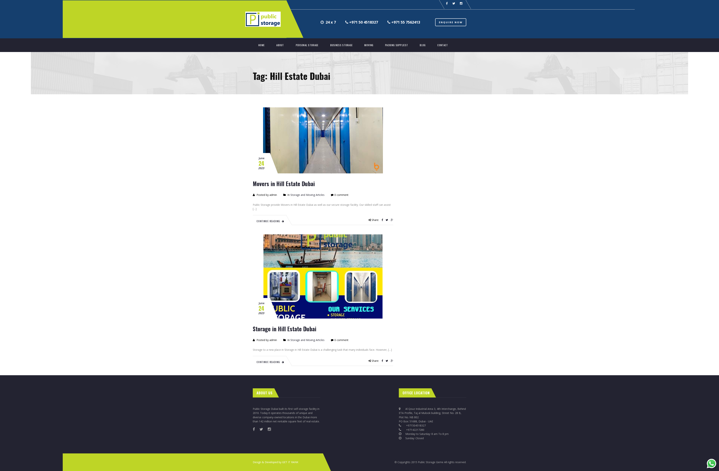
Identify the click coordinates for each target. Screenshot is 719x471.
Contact (442, 45)
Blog (423, 45)
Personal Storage (307, 45)
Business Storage (341, 45)
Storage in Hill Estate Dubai (284, 329)
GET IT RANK (290, 462)
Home (261, 45)
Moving (368, 45)
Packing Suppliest (396, 45)
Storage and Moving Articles (307, 195)
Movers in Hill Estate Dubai (284, 183)
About (280, 45)
